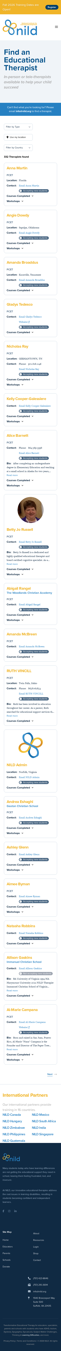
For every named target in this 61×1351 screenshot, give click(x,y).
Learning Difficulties (30, 1335)
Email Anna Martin (29, 185)
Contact (37, 1260)
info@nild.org (39, 1291)
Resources (38, 1240)
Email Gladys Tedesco (30, 316)
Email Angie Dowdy (29, 232)
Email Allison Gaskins (30, 968)
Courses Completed (18, 196)
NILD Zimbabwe (14, 1127)
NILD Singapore (43, 1134)
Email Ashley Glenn (29, 854)
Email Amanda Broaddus (32, 280)
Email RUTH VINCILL (31, 693)
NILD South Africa (44, 1121)
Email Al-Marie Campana (32, 1022)
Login (36, 1247)
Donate (6, 1266)
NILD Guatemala (14, 1140)
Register (52, 7)
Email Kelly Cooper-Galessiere (35, 405)
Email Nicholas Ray (29, 369)
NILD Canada (12, 1114)
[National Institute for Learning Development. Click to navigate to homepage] (20, 27)
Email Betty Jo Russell (30, 541)
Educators (8, 1246)
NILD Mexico (40, 1114)
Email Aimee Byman (29, 896)
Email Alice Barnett (29, 453)
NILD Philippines (14, 1134)
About (36, 1233)
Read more (12, 475)
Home (6, 1240)
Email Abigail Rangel (29, 604)
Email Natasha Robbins (31, 933)
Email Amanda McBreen (32, 646)
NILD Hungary (12, 1121)
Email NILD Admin (29, 777)
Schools (7, 1260)
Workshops (13, 201)
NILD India (39, 1127)
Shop (35, 1253)
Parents (6, 1253)
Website (23, 322)
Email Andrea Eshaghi (30, 817)
